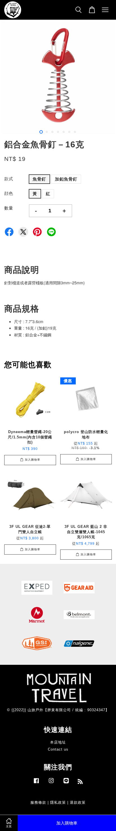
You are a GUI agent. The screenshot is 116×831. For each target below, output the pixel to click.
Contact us (58, 749)
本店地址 (58, 742)
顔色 (8, 193)
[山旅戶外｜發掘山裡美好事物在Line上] (66, 783)
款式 (8, 178)
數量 (8, 208)
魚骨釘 (39, 179)
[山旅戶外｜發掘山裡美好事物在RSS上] (80, 782)
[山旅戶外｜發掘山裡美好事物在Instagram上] (51, 783)
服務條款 (38, 802)
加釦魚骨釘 (66, 179)
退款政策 (78, 802)
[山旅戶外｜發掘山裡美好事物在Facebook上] (36, 783)
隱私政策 (58, 802)
